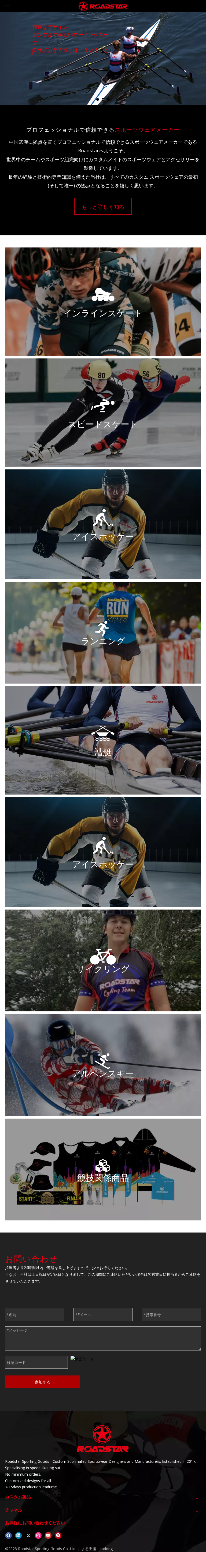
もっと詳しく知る (49, 62)
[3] (103, 629)
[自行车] (103, 957)
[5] (103, 1061)
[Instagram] (38, 1535)
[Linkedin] (18, 1535)
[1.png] (103, 295)
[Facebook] (8, 1535)
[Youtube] (48, 1535)
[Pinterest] (58, 1535)
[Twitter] (28, 1535)
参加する (43, 1382)
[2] (103, 406)
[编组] (103, 517)
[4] (103, 733)
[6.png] (103, 1166)
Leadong (104, 1548)
